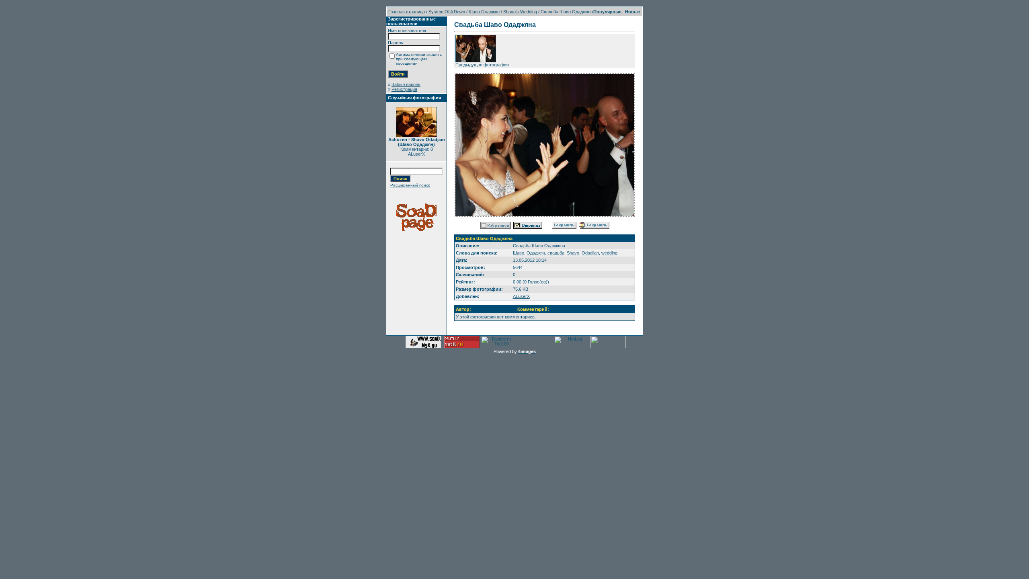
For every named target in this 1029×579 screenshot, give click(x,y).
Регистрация (404, 89)
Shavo (573, 252)
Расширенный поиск (410, 185)
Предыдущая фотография (482, 64)
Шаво (518, 252)
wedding (609, 252)
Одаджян (536, 252)
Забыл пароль (406, 84)
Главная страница (406, 11)
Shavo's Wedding (520, 11)
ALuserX (521, 296)
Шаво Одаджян (484, 11)
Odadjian (590, 252)
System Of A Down (446, 11)
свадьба (555, 252)
